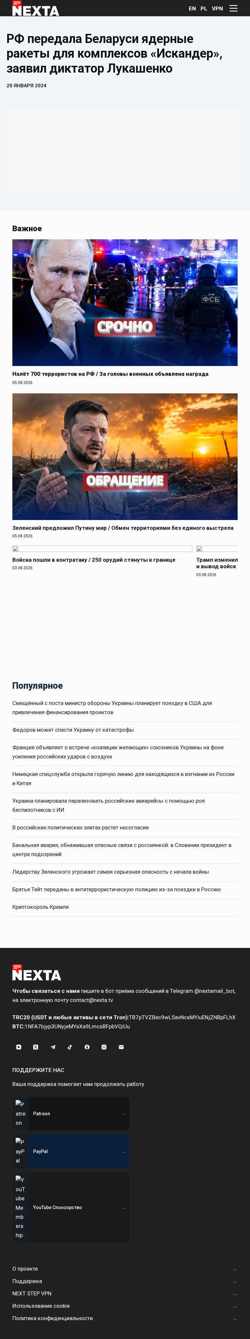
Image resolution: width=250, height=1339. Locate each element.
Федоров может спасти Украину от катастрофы (73, 729)
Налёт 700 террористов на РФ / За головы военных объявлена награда (110, 374)
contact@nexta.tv (91, 1000)
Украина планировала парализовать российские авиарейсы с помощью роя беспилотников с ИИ (108, 805)
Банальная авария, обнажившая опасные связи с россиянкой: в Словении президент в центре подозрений (121, 849)
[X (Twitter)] (36, 1047)
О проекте (25, 1268)
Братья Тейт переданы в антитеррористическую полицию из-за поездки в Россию (116, 889)
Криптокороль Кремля (40, 907)
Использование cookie (41, 1306)
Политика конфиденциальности (52, 1318)
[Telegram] (53, 1047)
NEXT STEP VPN (31, 1293)
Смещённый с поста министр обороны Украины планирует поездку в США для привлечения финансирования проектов (112, 707)
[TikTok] (70, 1047)
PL (204, 8)
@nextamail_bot (214, 991)
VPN (217, 8)
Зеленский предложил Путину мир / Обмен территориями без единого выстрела (122, 528)
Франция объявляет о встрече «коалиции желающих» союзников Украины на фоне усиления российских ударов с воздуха (118, 752)
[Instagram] (104, 1047)
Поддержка (27, 1281)
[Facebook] (87, 1047)
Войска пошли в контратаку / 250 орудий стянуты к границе (93, 560)
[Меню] (233, 8)
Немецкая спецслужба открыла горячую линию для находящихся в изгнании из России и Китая (123, 778)
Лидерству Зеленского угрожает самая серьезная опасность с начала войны (110, 871)
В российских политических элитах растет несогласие (80, 827)
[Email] (121, 1047)
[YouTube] (18, 1047)
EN (192, 8)
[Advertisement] (125, 152)
